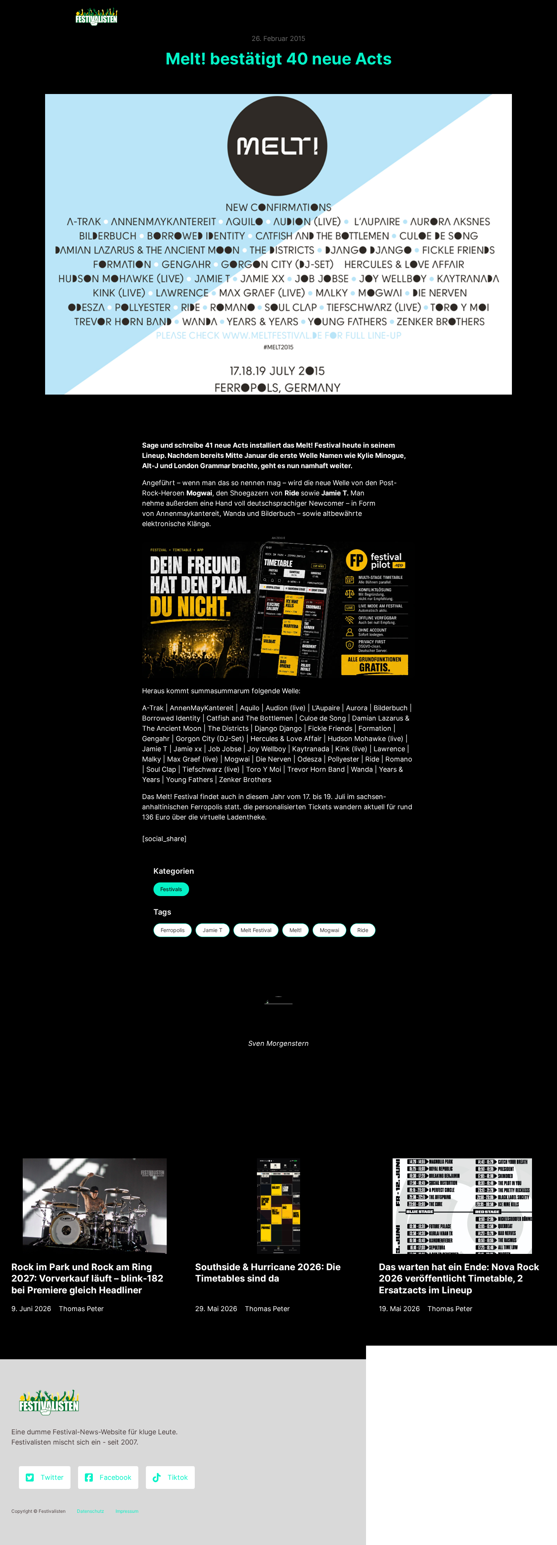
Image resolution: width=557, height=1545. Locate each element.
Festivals (171, 889)
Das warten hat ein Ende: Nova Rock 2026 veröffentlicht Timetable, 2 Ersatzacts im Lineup (459, 1278)
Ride (362, 930)
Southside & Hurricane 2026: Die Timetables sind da (268, 1272)
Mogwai (329, 930)
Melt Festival (256, 930)
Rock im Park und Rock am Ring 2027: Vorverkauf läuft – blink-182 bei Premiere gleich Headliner (87, 1278)
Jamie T (212, 930)
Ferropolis (173, 930)
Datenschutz (90, 1511)
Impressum (127, 1511)
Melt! (295, 930)
